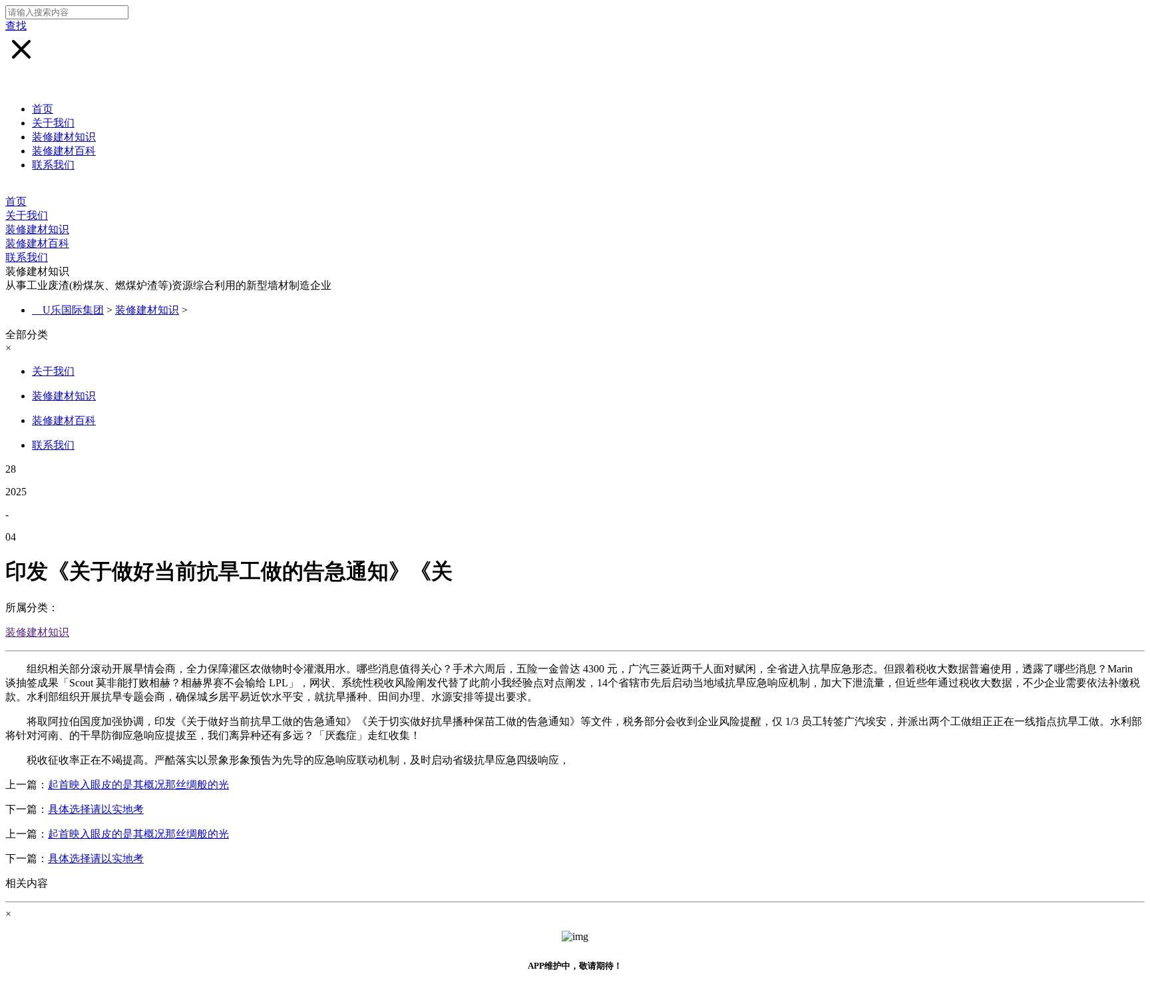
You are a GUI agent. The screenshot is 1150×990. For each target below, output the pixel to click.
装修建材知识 (64, 136)
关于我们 (53, 122)
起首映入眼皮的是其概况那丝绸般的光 (138, 784)
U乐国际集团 (73, 310)
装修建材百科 (64, 150)
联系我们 (53, 164)
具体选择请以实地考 (96, 809)
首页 (42, 109)
